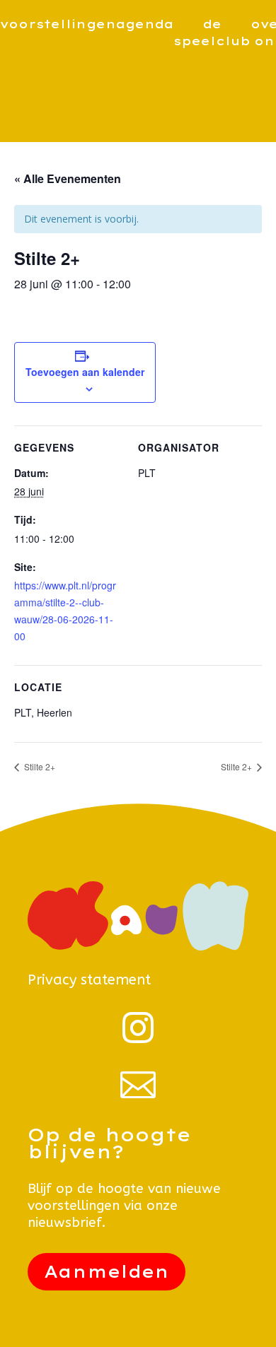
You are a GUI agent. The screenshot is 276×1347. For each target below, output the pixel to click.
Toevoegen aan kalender (84, 372)
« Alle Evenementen (67, 178)
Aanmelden (106, 1271)
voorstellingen (58, 24)
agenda (144, 24)
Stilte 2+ (38, 766)
